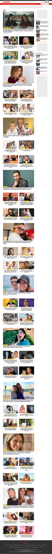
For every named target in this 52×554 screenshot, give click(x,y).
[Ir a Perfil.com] (47, 0)
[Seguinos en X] (48, 2)
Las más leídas (38, 20)
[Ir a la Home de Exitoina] (7, 2)
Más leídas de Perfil (39, 53)
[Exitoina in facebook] (46, 2)
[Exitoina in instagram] (45, 2)
